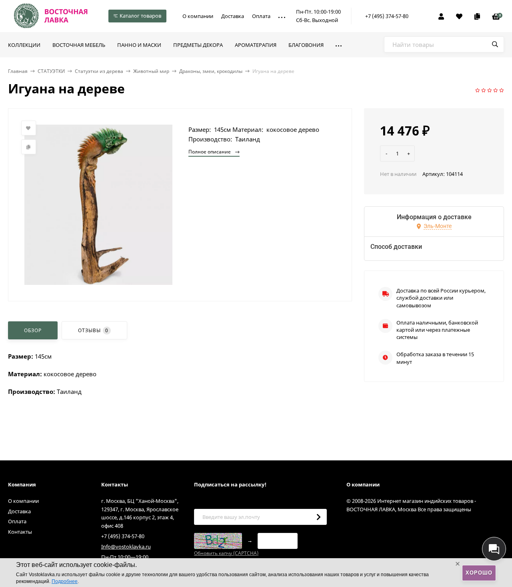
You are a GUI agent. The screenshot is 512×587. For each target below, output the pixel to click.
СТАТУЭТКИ (51, 71)
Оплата (261, 16)
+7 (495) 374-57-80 (386, 16)
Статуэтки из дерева (99, 71)
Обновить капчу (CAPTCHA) (226, 553)
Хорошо (479, 573)
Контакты (20, 531)
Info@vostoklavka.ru (126, 546)
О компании (197, 16)
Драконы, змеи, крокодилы (210, 71)
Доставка (232, 16)
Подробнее (65, 581)
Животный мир (151, 71)
